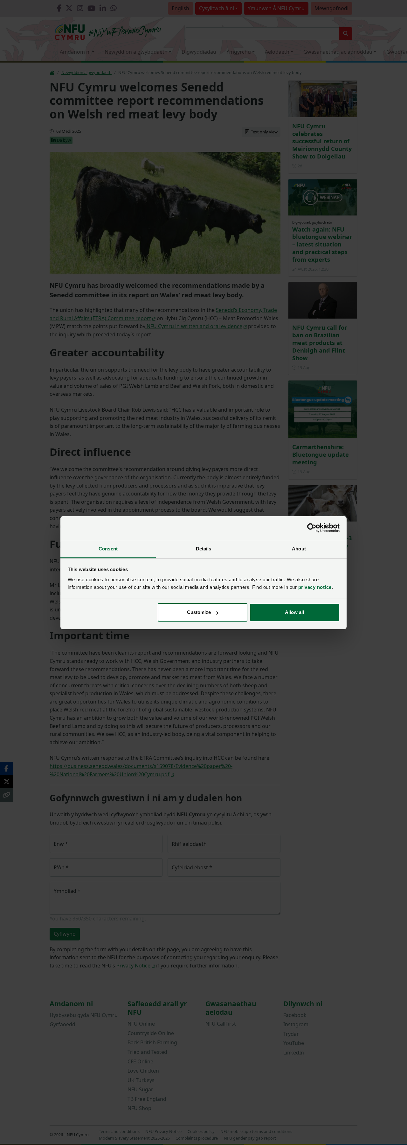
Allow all (294, 612)
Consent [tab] (108, 548)
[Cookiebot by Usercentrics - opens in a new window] (312, 528)
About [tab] (299, 548)
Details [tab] (203, 548)
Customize (199, 612)
